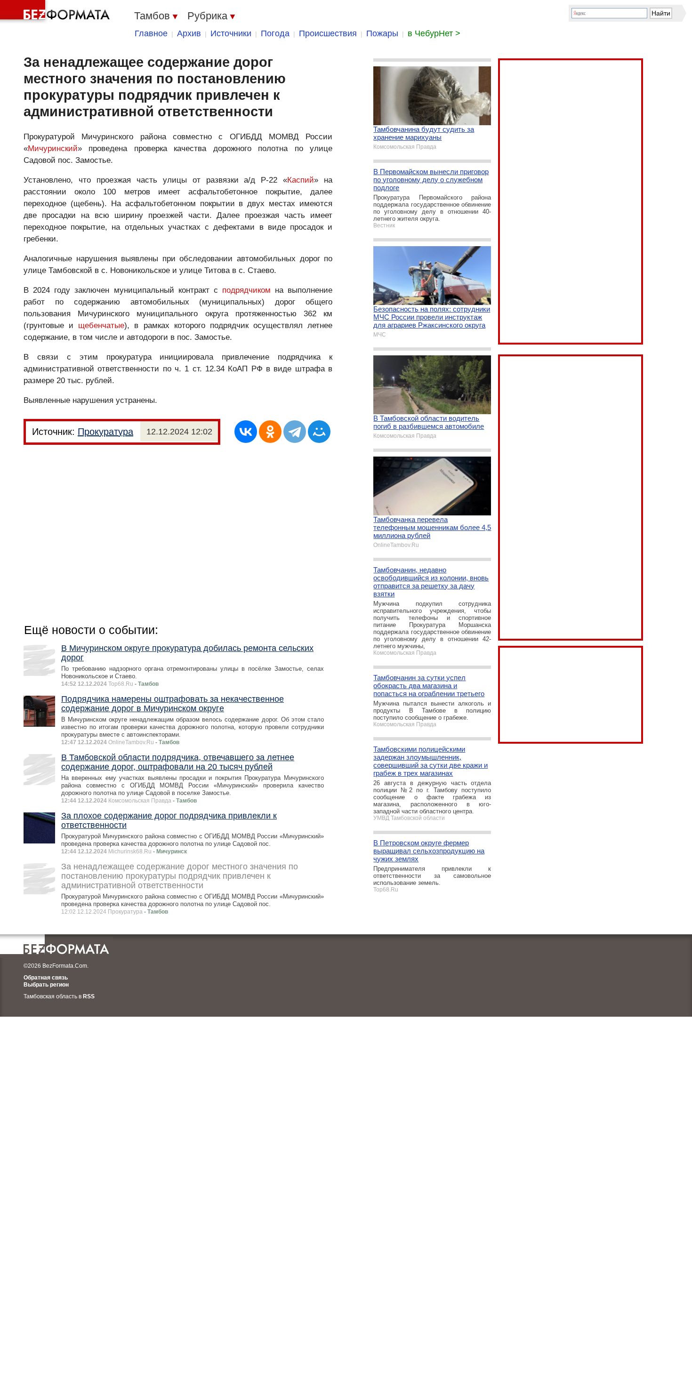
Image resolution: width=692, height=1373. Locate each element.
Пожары (382, 33)
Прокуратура (105, 431)
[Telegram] (294, 431)
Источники (230, 33)
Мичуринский (53, 148)
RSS (89, 996)
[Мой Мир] (319, 431)
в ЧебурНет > (434, 33)
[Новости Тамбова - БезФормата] (56, 12)
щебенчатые (101, 325)
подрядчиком (246, 290)
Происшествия (328, 33)
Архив (189, 33)
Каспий (300, 180)
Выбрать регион (46, 984)
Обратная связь (46, 977)
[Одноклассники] (270, 431)
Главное (151, 33)
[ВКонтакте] (245, 431)
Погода (275, 33)
